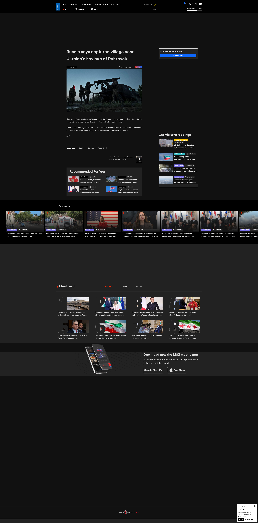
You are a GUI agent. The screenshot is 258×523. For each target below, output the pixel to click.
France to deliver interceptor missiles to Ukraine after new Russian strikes (91, 191)
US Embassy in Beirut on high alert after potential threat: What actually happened (184, 146)
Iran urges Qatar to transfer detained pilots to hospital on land (110, 337)
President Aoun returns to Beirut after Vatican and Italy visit (182, 313)
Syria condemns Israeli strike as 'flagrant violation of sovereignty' (182, 337)
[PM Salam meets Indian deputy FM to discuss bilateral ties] (147, 330)
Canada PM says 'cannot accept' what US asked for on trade (91, 181)
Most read (67, 286)
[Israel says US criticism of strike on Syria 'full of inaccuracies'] (73, 330)
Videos (64, 206)
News (64, 4)
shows (96, 9)
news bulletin (86, 4)
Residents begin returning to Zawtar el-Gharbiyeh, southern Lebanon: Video (62, 235)
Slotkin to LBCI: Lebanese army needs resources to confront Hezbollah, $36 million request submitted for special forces (103, 235)
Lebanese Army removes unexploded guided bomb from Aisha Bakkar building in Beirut (186, 170)
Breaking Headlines (101, 4)
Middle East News (179, 154)
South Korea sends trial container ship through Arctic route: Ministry (127, 181)
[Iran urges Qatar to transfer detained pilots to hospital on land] (110, 330)
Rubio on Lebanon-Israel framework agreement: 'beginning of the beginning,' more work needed (178, 235)
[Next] (255, 224)
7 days (124, 286)
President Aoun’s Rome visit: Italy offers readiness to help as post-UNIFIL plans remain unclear (109, 314)
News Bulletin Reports (181, 140)
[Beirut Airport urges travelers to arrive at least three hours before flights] (73, 307)
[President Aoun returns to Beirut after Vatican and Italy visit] (184, 307)
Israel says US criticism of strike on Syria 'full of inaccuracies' (72, 337)
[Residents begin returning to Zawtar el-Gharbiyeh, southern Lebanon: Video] (64, 224)
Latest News (74, 4)
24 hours (109, 286)
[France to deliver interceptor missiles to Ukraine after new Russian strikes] (147, 307)
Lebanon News (179, 165)
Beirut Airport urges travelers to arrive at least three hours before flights (71, 314)
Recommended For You (87, 171)
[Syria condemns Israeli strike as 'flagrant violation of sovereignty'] (184, 330)
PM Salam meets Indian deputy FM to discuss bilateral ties (147, 337)
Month (139, 286)
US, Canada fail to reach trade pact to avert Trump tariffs (128, 191)
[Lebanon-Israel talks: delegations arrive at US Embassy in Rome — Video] (25, 224)
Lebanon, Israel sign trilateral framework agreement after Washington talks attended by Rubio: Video (219, 235)
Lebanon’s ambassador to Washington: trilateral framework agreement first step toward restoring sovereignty (140, 235)
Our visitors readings (175, 135)
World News (84, 177)
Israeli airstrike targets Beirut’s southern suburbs (185, 181)
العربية (155, 9)
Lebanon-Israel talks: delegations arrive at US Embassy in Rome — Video (24, 235)
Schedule (81, 9)
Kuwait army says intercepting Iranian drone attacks (184, 158)
